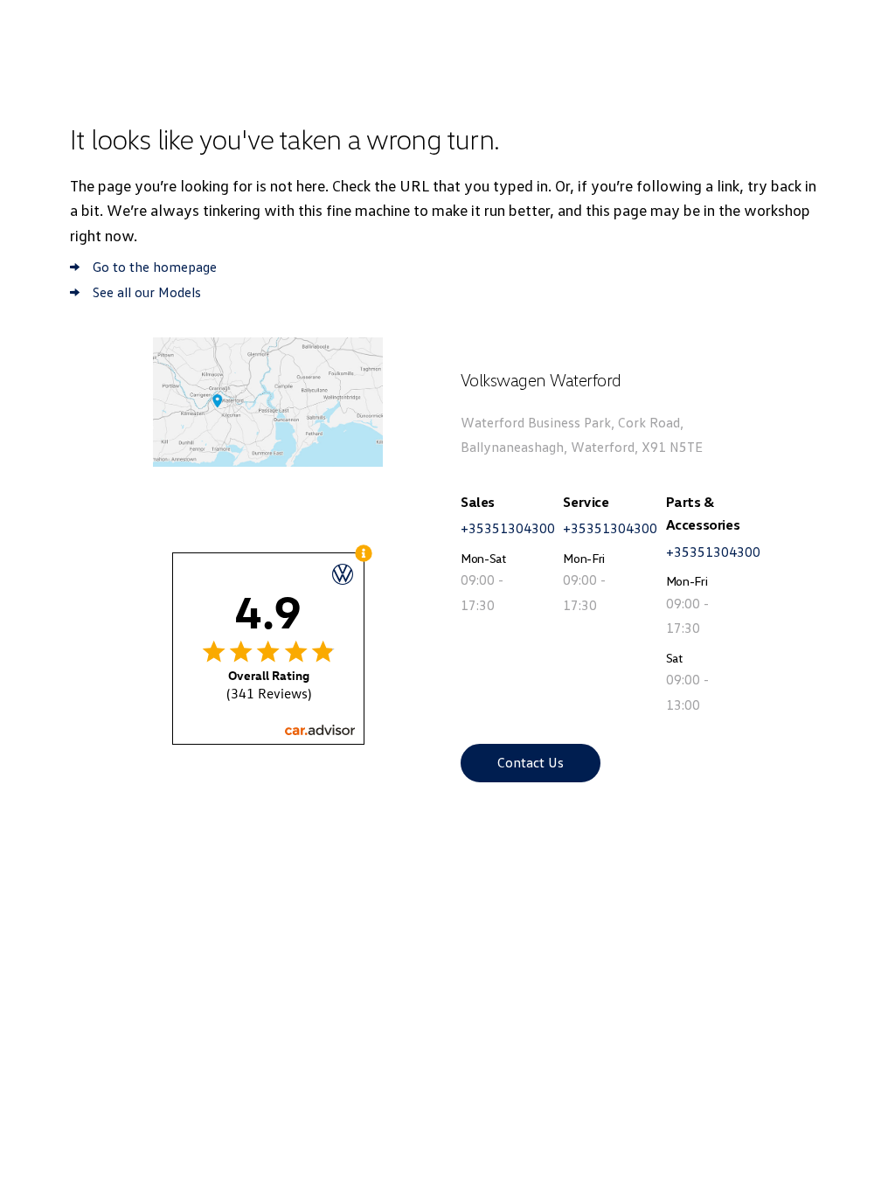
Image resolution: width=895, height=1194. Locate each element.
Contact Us (530, 762)
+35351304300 (508, 528)
